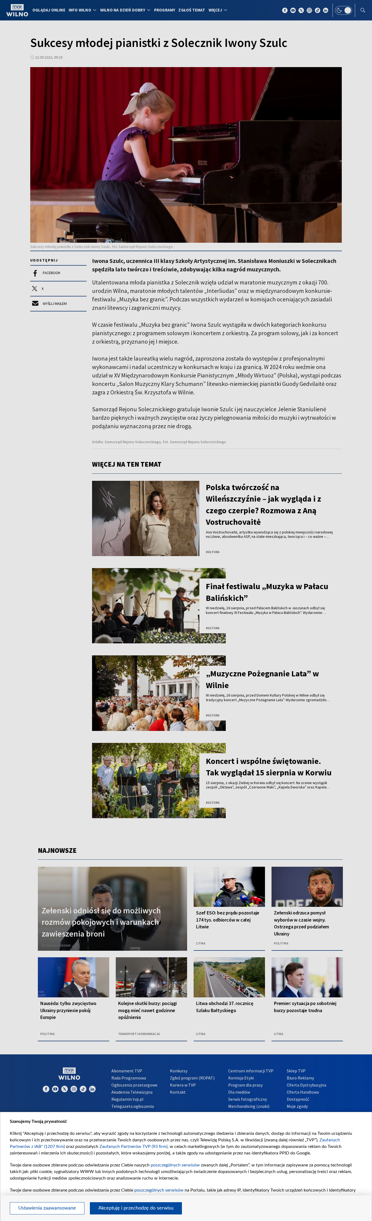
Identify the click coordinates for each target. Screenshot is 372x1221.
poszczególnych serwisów (175, 1165)
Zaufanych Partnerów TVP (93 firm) (133, 1146)
